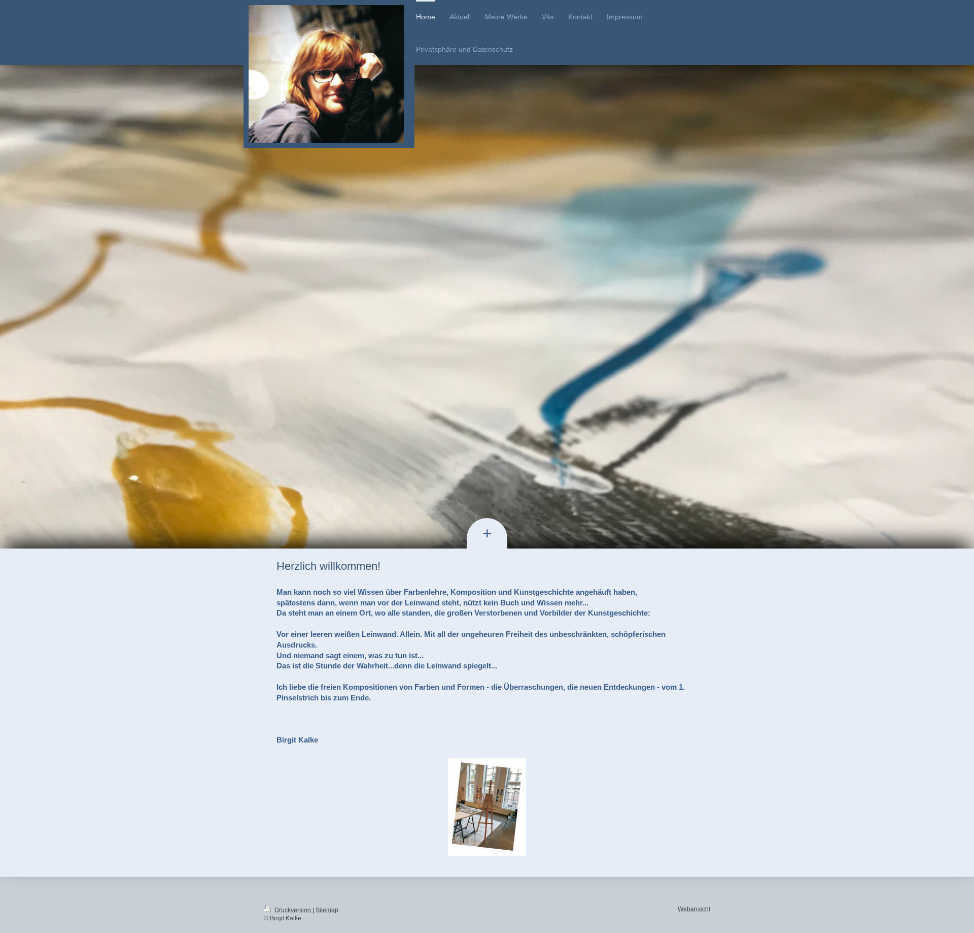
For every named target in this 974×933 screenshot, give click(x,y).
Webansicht (694, 909)
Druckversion (292, 910)
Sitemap (327, 910)
